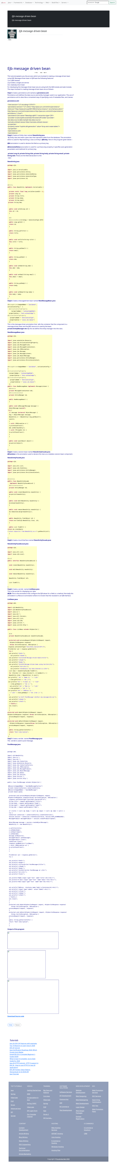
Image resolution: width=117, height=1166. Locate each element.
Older (11, 1025)
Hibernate (14, 1098)
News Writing (23, 1141)
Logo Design (80, 1107)
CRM (85, 1134)
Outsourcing (64, 1099)
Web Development (82, 1103)
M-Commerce (64, 1107)
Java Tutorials (14, 1074)
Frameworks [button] (18, 3)
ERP (61, 1103)
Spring (13, 1094)
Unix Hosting (55, 1137)
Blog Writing (23, 1137)
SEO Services (96, 1096)
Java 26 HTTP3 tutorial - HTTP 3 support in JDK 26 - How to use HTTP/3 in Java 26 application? (24, 1065)
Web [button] (47, 3)
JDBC (28, 1094)
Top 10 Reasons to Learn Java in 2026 (22, 1046)
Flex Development (66, 1110)
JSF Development (65, 1096)
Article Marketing (25, 1154)
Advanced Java (16, 1109)
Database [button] (28, 3)
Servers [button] (64, 3)
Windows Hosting (57, 1147)
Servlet (13, 1116)
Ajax (44, 1111)
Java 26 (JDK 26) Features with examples (23, 1043)
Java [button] (9, 3)
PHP (12, 1101)
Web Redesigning (82, 1100)
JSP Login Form (32, 1111)
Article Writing (24, 1134)
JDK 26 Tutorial (15, 1048)
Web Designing (81, 1096)
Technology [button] (39, 3)
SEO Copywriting (25, 1145)
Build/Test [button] (55, 3)
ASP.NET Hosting (57, 1134)
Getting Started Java (34, 1090)
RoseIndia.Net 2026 (63, 1159)
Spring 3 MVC (31, 1103)
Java (12, 1090)
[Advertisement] (40, 53)
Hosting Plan (55, 1150)
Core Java (46, 1096)
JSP (12, 1112)
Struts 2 (46, 1114)
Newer (17, 1025)
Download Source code (15, 1016)
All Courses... (47, 1118)
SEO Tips (95, 1106)
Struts (13, 1105)
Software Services (66, 1092)
